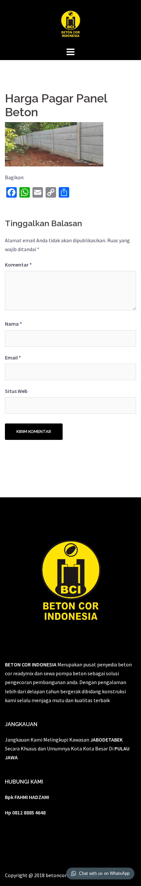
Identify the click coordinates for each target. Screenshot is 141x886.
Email (13, 357)
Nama (13, 323)
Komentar (18, 264)
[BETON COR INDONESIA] (70, 22)
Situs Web (16, 391)
